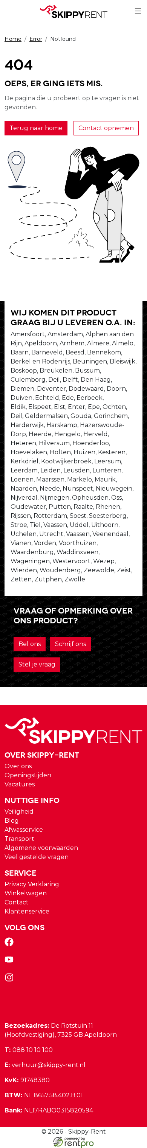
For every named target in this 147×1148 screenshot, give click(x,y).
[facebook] (11, 944)
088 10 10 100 (29, 1049)
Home (13, 39)
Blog (12, 820)
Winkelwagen (26, 893)
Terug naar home (36, 128)
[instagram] (11, 979)
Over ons (18, 766)
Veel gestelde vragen (37, 857)
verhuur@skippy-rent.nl (45, 1065)
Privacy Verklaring (32, 884)
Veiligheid (19, 811)
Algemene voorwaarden (41, 847)
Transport (19, 838)
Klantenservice (27, 911)
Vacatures (20, 784)
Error (35, 39)
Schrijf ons (70, 644)
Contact (17, 902)
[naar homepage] (73, 11)
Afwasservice (24, 829)
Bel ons (29, 644)
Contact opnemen (106, 128)
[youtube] (11, 962)
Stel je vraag (36, 664)
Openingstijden (28, 775)
